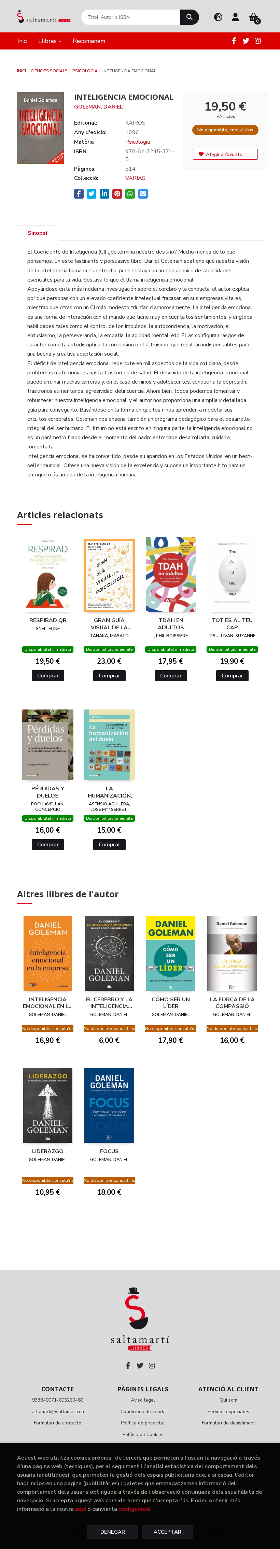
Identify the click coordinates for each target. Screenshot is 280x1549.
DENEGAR (112, 1532)
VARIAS (135, 178)
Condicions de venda (143, 1411)
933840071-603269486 (57, 1400)
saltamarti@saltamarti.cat (57, 1411)
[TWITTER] (246, 41)
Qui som (228, 1400)
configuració (134, 1509)
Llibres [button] (48, 41)
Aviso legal (143, 1400)
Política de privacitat (143, 1423)
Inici (21, 71)
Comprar (48, 675)
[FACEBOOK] (234, 41)
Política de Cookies (143, 1434)
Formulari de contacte (57, 1423)
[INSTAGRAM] (258, 41)
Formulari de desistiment (228, 1423)
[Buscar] (189, 17)
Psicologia (85, 71)
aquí (80, 1509)
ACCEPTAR (167, 1532)
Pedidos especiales (228, 1411)
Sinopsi (37, 233)
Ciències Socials (49, 71)
